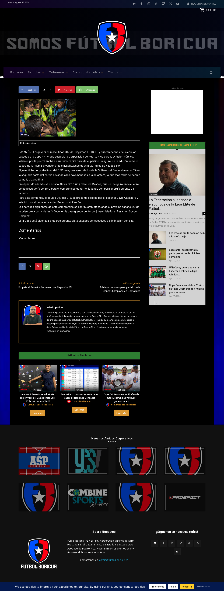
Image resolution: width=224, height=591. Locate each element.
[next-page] (156, 303)
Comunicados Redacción (40, 404)
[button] (211, 72)
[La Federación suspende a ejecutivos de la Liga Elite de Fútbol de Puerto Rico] (177, 175)
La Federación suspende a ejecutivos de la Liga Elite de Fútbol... (172, 204)
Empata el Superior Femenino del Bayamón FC (45, 287)
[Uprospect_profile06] (184, 497)
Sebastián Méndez (82, 401)
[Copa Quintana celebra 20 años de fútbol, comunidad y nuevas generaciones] (121, 378)
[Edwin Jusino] (32, 322)
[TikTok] (156, 4)
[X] (170, 4)
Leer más (38, 413)
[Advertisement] (177, 112)
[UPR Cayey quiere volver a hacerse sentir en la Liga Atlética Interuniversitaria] (157, 272)
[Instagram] (148, 4)
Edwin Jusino (55, 307)
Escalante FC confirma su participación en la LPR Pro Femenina (184, 253)
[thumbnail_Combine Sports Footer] (87, 497)
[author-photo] (24, 405)
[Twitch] (163, 4)
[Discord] (134, 4)
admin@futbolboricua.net (113, 560)
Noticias (37, 390)
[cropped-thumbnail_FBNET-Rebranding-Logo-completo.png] (184, 461)
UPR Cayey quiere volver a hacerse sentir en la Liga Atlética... (184, 271)
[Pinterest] (38, 266)
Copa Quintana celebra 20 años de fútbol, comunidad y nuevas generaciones (121, 398)
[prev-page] (151, 303)
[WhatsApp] (46, 266)
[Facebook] (141, 4)
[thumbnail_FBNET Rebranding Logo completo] (136, 461)
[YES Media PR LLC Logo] (87, 461)
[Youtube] (177, 4)
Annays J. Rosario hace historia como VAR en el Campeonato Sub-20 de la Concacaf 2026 (38, 398)
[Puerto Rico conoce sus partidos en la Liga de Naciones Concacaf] (79, 378)
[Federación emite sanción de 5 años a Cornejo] (157, 237)
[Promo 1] (39, 461)
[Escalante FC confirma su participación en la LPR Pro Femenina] (157, 254)
